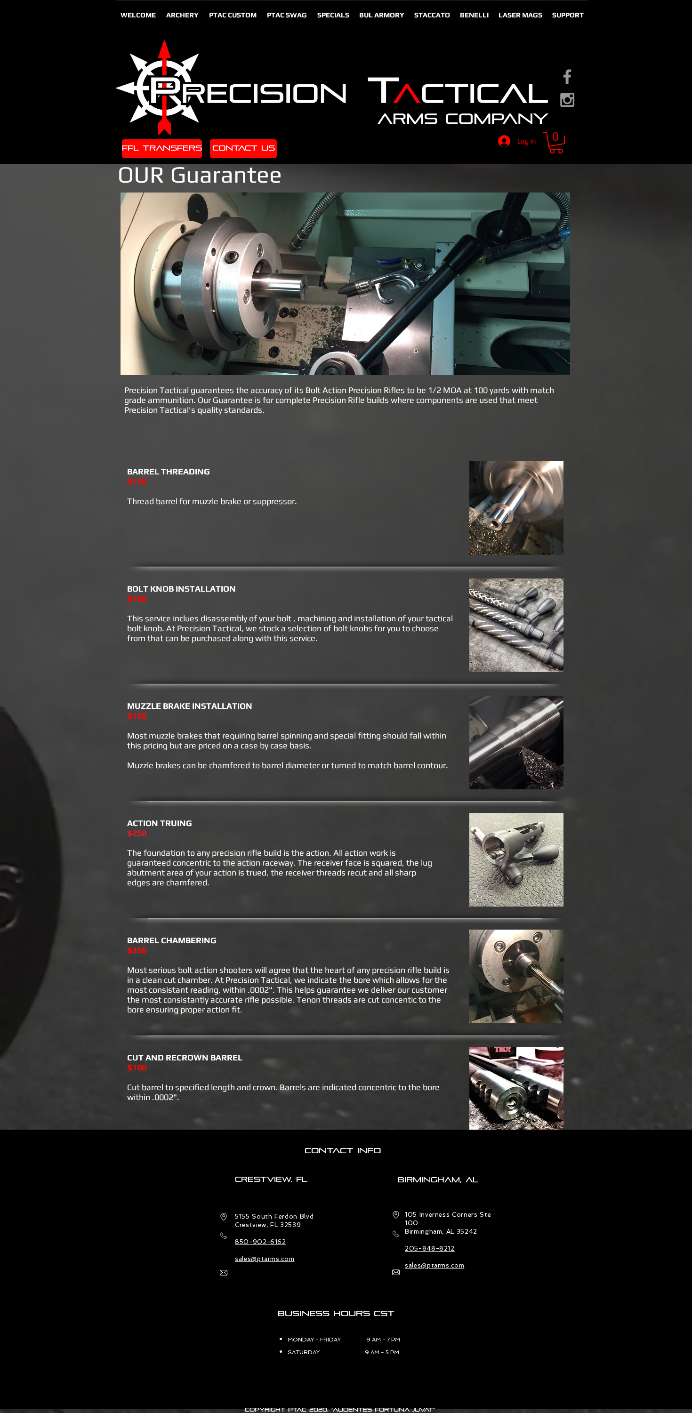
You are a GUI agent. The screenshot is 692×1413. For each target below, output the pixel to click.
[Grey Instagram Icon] (567, 100)
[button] (556, 142)
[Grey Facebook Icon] (567, 77)
